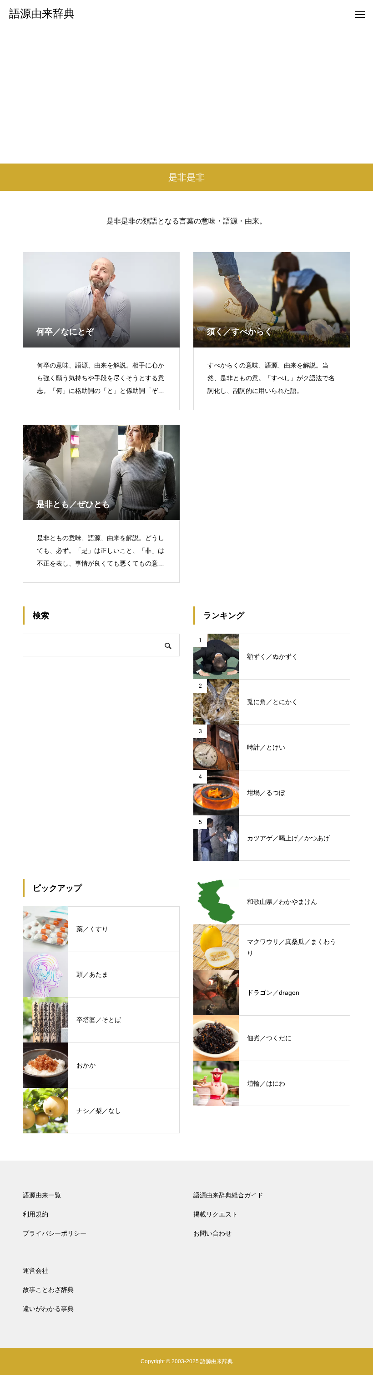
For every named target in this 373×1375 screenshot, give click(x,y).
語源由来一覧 (42, 1195)
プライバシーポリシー (54, 1233)
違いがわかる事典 (48, 1308)
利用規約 (35, 1214)
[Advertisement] (186, 95)
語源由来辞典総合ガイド (228, 1195)
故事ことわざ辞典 (48, 1289)
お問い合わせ (212, 1233)
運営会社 (35, 1270)
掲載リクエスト (215, 1214)
